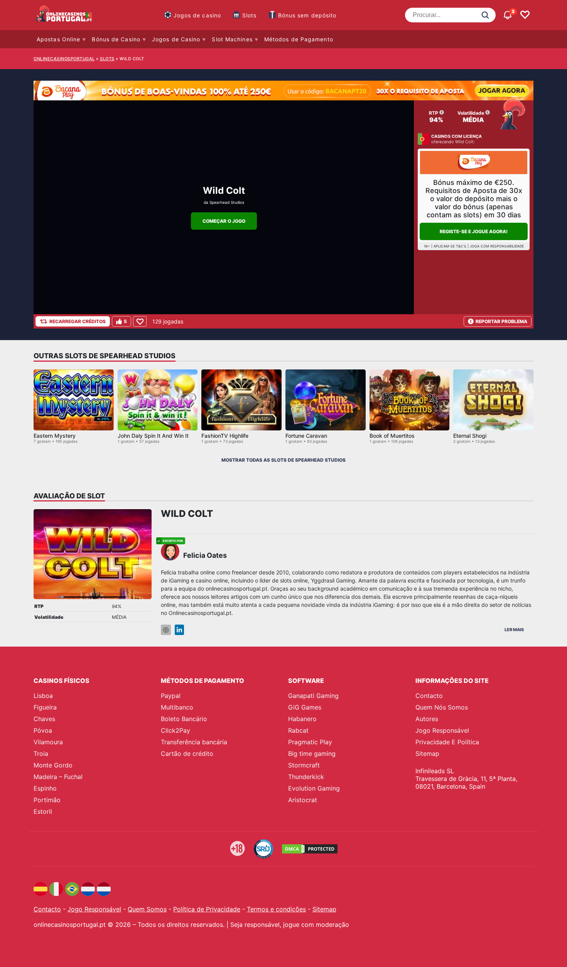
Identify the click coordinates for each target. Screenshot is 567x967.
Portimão (47, 800)
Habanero (302, 719)
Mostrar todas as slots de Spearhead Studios (283, 460)
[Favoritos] (525, 15)
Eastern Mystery (55, 435)
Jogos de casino (197, 15)
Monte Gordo (53, 765)
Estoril (43, 811)
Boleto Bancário (184, 719)
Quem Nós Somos (441, 707)
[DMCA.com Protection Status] (310, 849)
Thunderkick (306, 777)
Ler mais (514, 629)
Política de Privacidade (206, 909)
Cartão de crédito (187, 753)
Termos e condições (276, 909)
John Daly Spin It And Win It (153, 435)
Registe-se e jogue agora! (474, 231)
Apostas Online (58, 39)
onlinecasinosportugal (64, 58)
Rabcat (298, 730)
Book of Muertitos (392, 435)
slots (107, 58)
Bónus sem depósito (307, 15)
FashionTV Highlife (224, 435)
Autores (426, 719)
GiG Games (304, 707)
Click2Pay (175, 730)
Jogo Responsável (442, 730)
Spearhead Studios (226, 202)
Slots (249, 15)
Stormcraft (304, 765)
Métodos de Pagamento (298, 39)
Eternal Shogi (469, 435)
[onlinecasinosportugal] (64, 15)
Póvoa (43, 730)
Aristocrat (302, 800)
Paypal (171, 695)
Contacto (429, 695)
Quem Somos (147, 909)
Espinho (45, 788)
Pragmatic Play (310, 742)
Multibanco (177, 707)
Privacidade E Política (447, 742)
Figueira (45, 707)
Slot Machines (232, 39)
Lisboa (43, 695)
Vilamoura (48, 742)
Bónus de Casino (116, 39)
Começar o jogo (223, 221)
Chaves (44, 719)
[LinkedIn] (179, 630)
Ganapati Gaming (313, 695)
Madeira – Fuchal (58, 777)
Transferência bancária (194, 742)
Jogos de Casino (176, 39)
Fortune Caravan (306, 435)
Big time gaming (312, 753)
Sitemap (427, 753)
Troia (41, 753)
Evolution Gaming (314, 788)
